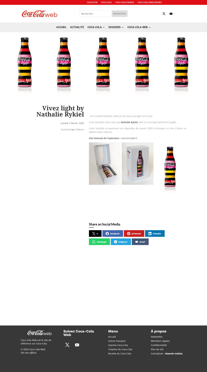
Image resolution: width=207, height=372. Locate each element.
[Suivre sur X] (164, 13)
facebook (115, 233)
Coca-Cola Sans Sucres (150, 2)
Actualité (77, 27)
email (142, 241)
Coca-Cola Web (137, 27)
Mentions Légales (160, 340)
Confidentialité (159, 345)
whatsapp (101, 241)
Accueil (61, 27)
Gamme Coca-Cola (118, 345)
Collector (92, 2)
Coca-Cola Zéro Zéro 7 (38, 279)
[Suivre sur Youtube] (171, 13)
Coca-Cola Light (68, 129)
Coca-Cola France (124, 2)
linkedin (157, 233)
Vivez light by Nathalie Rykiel (97, 279)
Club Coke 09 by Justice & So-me (153, 279)
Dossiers (115, 27)
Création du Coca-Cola (120, 349)
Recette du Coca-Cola (119, 353)
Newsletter (157, 336)
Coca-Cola (106, 2)
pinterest (136, 233)
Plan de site (157, 349)
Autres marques (117, 340)
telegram (123, 241)
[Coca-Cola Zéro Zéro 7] (47, 313)
